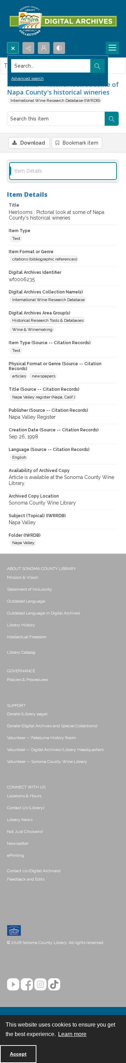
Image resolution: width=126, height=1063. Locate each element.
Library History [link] (21, 625)
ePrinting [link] (15, 855)
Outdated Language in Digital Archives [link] (43, 613)
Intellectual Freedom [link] (27, 636)
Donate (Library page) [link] (27, 713)
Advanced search (27, 78)
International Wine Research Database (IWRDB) (55, 100)
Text (16, 238)
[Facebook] (27, 984)
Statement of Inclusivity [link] (29, 589)
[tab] (63, 171)
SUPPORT (16, 705)
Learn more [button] (72, 1034)
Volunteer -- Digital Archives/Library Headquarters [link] (55, 749)
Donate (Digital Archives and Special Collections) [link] (52, 725)
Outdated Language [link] (26, 601)
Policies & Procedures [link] (27, 679)
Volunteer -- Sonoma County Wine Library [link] (47, 761)
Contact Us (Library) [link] (25, 807)
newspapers (43, 376)
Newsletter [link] (17, 843)
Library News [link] (20, 819)
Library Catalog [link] (21, 652)
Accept (18, 1054)
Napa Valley (23, 542)
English (19, 457)
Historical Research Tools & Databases (48, 320)
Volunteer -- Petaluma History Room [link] (41, 737)
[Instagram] (40, 984)
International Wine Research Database (48, 299)
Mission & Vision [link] (22, 577)
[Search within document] (112, 119)
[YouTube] (13, 984)
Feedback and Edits (25, 879)
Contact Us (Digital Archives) (33, 870)
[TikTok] (54, 984)
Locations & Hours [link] (24, 795)
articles (19, 376)
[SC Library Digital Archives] (63, 21)
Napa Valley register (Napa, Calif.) (43, 397)
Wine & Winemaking (32, 329)
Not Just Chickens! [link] (25, 831)
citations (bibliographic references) (44, 259)
